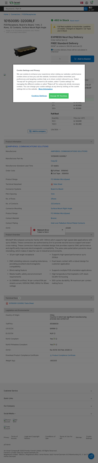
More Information (46, 89)
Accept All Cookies (58, 96)
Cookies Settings (39, 96)
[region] (49, 83)
